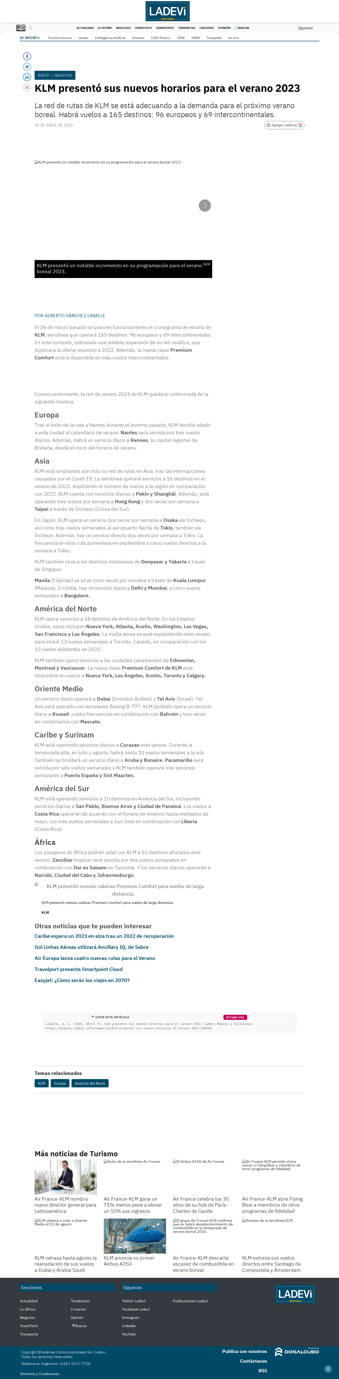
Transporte (165, 28)
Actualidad (85, 28)
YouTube (129, 1334)
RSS (263, 1370)
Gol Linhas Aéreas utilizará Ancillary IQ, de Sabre (92, 947)
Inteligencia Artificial (110, 38)
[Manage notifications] (328, 1369)
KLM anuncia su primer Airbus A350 (129, 1260)
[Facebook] (27, 56)
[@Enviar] (27, 87)
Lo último (105, 28)
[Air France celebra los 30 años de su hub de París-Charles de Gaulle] (204, 1177)
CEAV (181, 38)
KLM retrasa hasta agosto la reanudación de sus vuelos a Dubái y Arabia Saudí (66, 1263)
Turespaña (214, 38)
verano (83, 38)
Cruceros (206, 28)
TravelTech (143, 28)
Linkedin (129, 1325)
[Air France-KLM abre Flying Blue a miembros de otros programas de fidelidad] (273, 1177)
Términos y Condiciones (39, 1373)
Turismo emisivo (60, 38)
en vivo (233, 38)
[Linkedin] (27, 77)
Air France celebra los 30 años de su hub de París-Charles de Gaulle (201, 1204)
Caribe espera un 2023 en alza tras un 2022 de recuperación (104, 935)
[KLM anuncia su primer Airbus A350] (135, 1236)
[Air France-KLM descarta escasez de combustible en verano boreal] (204, 1236)
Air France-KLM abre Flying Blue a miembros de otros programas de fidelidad (272, 1204)
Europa (60, 1083)
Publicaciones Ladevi (190, 1301)
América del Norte (90, 1083)
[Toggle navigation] (29, 28)
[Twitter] (27, 67)
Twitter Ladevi (134, 1301)
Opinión (224, 28)
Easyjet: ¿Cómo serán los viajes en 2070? (82, 980)
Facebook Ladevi (136, 1309)
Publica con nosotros (244, 1351)
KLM (41, 1083)
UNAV (196, 38)
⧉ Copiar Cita (235, 1017)
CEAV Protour (160, 38)
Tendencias (186, 28)
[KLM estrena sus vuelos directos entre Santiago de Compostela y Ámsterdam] (273, 1236)
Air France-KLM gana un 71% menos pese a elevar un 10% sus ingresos (133, 1204)
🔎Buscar (242, 28)
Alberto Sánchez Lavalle (75, 315)
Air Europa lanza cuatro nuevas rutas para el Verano (95, 958)
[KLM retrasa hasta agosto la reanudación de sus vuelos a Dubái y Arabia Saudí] (66, 1236)
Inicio (43, 75)
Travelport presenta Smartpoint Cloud (79, 969)
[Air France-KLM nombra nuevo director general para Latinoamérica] (66, 1177)
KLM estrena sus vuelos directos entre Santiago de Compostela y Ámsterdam (271, 1263)
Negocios (123, 28)
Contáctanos (253, 1361)
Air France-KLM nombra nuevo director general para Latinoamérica (65, 1204)
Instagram (130, 1317)
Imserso (138, 38)
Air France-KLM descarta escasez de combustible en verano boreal (203, 1263)
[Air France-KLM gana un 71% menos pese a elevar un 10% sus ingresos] (135, 1177)
